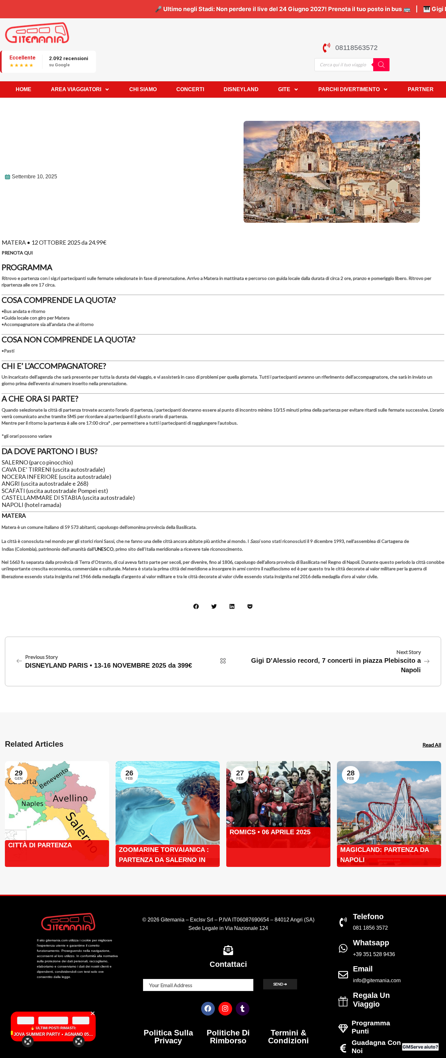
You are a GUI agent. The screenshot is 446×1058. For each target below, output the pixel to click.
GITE (284, 89)
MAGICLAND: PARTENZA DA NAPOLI (384, 855)
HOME (23, 89)
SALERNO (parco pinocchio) (37, 462)
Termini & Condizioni (288, 1036)
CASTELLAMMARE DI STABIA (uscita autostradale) (68, 497)
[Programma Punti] (343, 1029)
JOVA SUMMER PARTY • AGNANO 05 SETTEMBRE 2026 (53, 1034)
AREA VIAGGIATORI (76, 89)
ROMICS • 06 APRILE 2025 (270, 832)
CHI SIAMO (143, 89)
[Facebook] (208, 1009)
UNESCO (104, 549)
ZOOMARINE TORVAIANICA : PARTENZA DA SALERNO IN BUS (164, 855)
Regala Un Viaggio (371, 1000)
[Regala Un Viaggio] (343, 1001)
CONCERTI (190, 89)
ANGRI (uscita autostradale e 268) (45, 483)
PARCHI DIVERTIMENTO (349, 89)
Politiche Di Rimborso (228, 1036)
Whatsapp (371, 942)
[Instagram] (225, 1009)
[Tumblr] (242, 1009)
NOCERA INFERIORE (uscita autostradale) (56, 476)
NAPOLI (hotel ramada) (31, 504)
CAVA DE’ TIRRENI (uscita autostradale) (53, 469)
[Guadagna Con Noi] (343, 1048)
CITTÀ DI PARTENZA (40, 845)
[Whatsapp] (343, 948)
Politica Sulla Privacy (168, 1036)
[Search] (381, 64)
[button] (196, 606)
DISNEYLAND (241, 89)
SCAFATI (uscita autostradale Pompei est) (55, 490)
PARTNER (421, 89)
